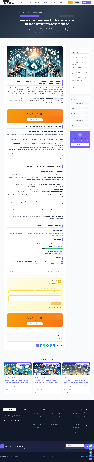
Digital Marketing (36, 424)
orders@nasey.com (87, 421)
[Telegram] (41, 345)
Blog (24, 12)
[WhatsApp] (44, 345)
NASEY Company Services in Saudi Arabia (35, 12)
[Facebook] (54, 345)
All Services (36, 427)
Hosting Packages (54, 413)
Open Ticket (74, 424)
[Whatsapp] (90, 445)
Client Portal (74, 413)
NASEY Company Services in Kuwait (79, 117)
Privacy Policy (42, 456)
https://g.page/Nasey (57, 253)
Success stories (75, 84)
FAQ (76, 419)
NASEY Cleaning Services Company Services (79, 73)
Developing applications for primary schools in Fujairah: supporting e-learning (76, 382)
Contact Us (75, 421)
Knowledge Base (74, 416)
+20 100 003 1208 (87, 414)
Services (29, 2)
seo (59, 338)
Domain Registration (54, 416)
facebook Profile (58, 98)
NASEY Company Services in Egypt (79, 107)
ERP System (36, 421)
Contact (62, 2)
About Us (54, 2)
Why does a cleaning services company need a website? (78, 68)
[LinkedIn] (47, 345)
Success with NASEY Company (78, 80)
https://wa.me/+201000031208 (54, 248)
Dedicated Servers (54, 424)
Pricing (46, 2)
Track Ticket (74, 427)
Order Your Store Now (35, 120)
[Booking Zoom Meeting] (90, 455)
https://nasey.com (58, 252)
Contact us (74, 87)
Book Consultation (73, 430)
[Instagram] (11, 420)
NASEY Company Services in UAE (79, 103)
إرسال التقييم (55, 303)
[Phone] (90, 449)
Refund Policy (57, 456)
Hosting (38, 2)
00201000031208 (57, 246)
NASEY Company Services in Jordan (79, 124)
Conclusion (74, 90)
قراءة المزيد (7, 392)
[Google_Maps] (90, 452)
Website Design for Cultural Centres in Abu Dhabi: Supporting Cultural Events (16, 382)
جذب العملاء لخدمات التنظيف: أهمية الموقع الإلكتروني (78, 63)
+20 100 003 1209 (87, 418)
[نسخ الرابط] (37, 345)
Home (21, 2)
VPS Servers (55, 421)
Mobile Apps (36, 419)
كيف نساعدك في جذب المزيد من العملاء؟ (79, 77)
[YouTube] (18, 420)
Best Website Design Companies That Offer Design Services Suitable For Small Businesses (47, 383)
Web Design (36, 413)
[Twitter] (51, 345)
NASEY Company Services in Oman (79, 120)
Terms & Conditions (50, 456)
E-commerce (36, 416)
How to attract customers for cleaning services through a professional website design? (78, 57)
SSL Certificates (55, 419)
